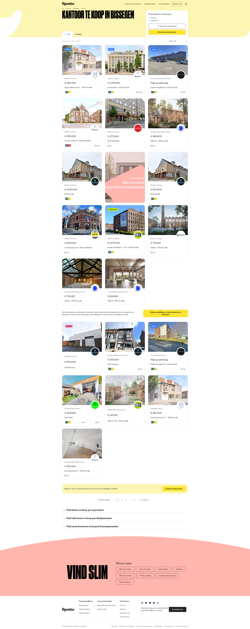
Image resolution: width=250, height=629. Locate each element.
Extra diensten (124, 617)
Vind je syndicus (124, 582)
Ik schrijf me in (177, 609)
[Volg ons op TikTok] (157, 603)
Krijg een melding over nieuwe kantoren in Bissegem (165, 313)
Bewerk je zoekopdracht (167, 32)
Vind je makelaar (145, 576)
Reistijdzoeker (150, 4)
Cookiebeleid (158, 626)
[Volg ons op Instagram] (142, 603)
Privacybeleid (168, 626)
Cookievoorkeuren (181, 626)
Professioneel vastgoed (167, 576)
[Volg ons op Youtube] (153, 603)
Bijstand (122, 609)
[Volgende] (138, 499)
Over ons (123, 605)
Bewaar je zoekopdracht (168, 26)
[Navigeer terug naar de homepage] (68, 4)
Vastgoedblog (164, 4)
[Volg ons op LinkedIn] (150, 603)
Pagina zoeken (102, 609)
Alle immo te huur (125, 569)
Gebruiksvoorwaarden (126, 626)
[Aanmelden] (186, 4)
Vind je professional (132, 4)
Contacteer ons (125, 613)
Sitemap (114, 626)
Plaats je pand (83, 605)
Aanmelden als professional (106, 605)
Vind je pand (177, 4)
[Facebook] (146, 603)
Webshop (179, 569)
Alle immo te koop (125, 576)
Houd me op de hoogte (174, 489)
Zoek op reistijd (144, 569)
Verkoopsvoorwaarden (144, 626)
